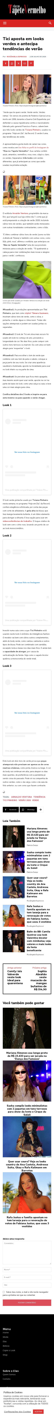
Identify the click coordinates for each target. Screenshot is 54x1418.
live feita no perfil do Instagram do (33, 147)
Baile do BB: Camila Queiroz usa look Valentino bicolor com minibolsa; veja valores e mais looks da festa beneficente (39, 941)
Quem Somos (9, 1374)
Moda (5, 1336)
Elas (5, 1341)
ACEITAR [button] (38, 1411)
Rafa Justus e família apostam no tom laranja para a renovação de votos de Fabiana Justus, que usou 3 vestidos (27, 1222)
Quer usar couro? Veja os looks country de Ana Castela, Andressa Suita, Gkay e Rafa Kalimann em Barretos (37, 887)
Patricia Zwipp (32, 845)
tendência (39, 797)
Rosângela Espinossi (17, 56)
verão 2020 (25, 800)
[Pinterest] (31, 63)
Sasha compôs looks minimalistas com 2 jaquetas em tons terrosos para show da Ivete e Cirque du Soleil (27, 1110)
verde (35, 800)
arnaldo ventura (21, 797)
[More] (41, 809)
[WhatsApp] (12, 63)
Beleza (6, 1345)
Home (6, 1332)
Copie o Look (9, 1350)
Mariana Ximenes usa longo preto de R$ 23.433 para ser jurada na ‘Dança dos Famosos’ (38, 834)
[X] (18, 63)
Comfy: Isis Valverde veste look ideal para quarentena (15, 977)
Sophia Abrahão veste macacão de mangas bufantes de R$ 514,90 (39, 980)
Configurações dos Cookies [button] (17, 1411)
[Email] (24, 63)
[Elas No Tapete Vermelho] (27, 10)
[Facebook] (5, 63)
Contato (6, 1378)
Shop (5, 1354)
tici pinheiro (10, 800)
